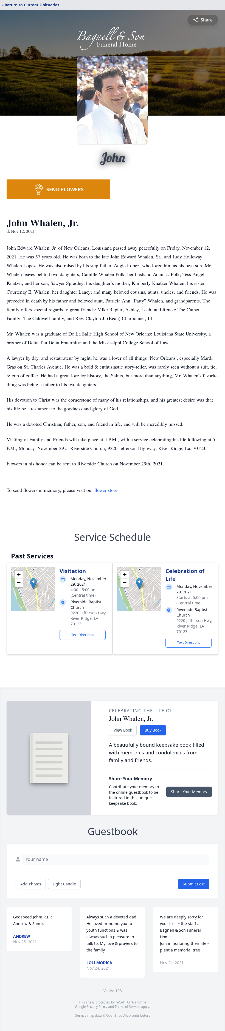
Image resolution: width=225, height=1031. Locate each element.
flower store (105, 490)
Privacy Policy (97, 1006)
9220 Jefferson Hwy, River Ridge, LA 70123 (88, 618)
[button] (33, 583)
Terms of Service (127, 1006)
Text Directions (82, 634)
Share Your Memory (189, 791)
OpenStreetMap (118, 1015)
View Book (123, 730)
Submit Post (194, 884)
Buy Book (153, 730)
